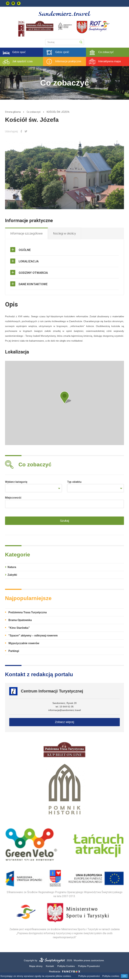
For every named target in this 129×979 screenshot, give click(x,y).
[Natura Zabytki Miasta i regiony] (33, 488)
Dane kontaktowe (33, 284)
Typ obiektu (74, 481)
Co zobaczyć (34, 112)
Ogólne (25, 250)
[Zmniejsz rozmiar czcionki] (13, 3)
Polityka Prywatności (89, 966)
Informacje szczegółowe (26, 233)
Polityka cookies (110, 976)
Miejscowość (13, 497)
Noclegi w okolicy (64, 233)
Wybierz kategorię (16, 481)
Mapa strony (35, 966)
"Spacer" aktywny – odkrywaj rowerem (33, 635)
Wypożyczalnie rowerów (23, 643)
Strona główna (13, 112)
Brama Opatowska (20, 620)
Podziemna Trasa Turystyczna (27, 612)
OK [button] (124, 976)
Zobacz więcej (64, 722)
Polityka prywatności (89, 976)
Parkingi (13, 651)
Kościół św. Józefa (58, 112)
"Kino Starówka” (19, 627)
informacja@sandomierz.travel (64, 710)
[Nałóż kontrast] (18, 3)
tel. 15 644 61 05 (65, 706)
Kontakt (50, 966)
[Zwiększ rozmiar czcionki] (7, 3)
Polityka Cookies (66, 966)
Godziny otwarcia (33, 272)
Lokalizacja (29, 261)
